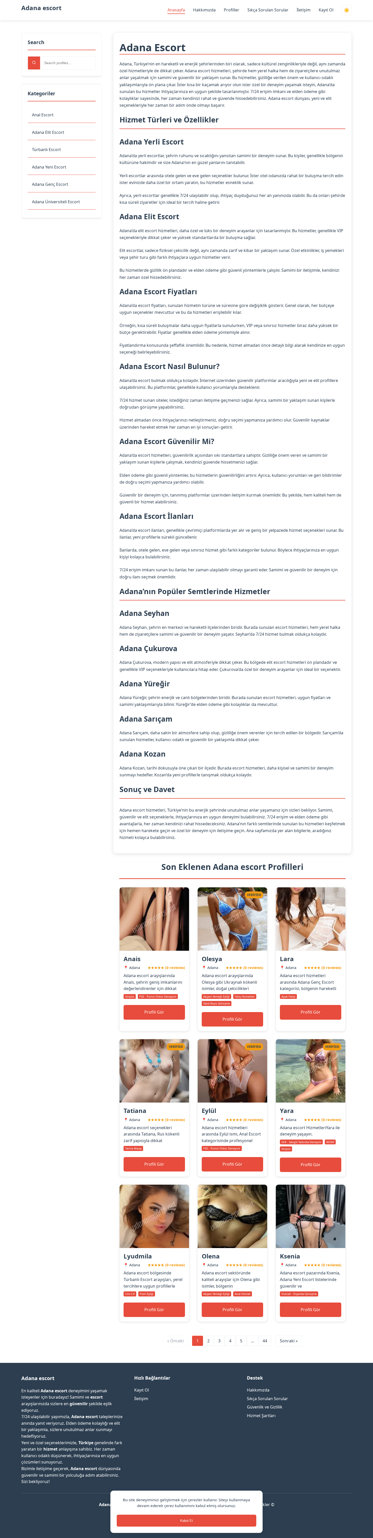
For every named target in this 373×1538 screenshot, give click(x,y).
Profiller (231, 10)
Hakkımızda (204, 10)
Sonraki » (289, 1341)
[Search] (34, 63)
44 (265, 1341)
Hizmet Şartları (261, 1415)
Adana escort (41, 8)
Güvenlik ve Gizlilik (264, 1407)
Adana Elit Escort (48, 132)
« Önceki (175, 1341)
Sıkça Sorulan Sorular (268, 10)
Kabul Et (186, 1521)
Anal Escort (43, 115)
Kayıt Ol (326, 10)
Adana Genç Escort (50, 184)
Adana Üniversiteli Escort (56, 202)
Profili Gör (154, 1012)
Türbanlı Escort (46, 149)
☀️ (347, 10)
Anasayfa (176, 10)
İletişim (304, 10)
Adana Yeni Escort (49, 167)
